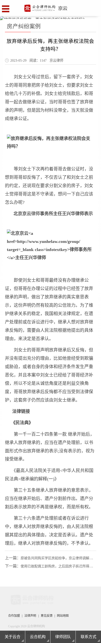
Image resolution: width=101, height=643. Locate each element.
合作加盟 (14, 615)
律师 (35, 213)
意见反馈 (46, 615)
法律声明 (30, 615)
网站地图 (63, 615)
